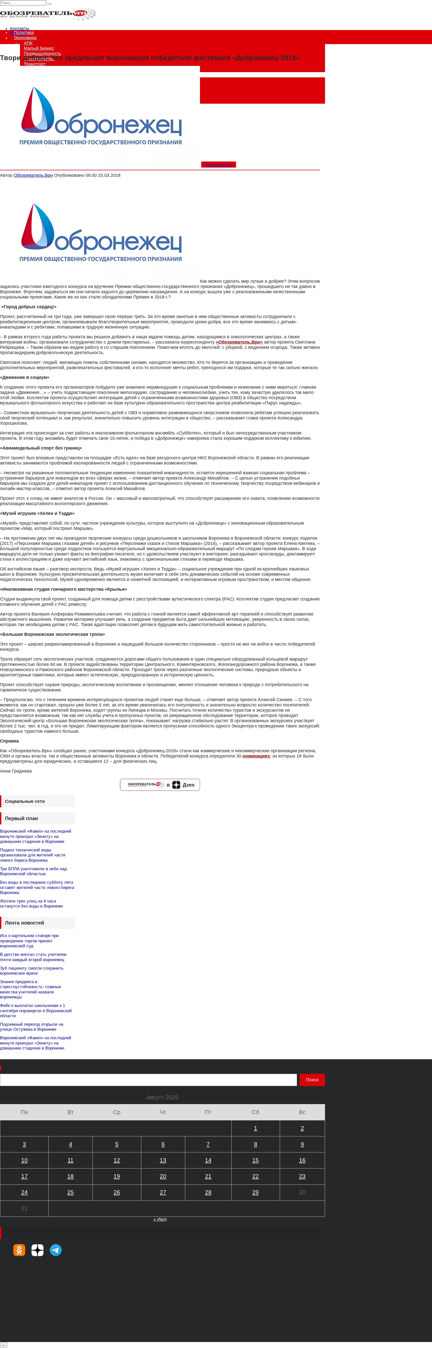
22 (255, 1176)
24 (24, 1192)
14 (208, 1160)
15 (255, 1160)
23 (302, 1176)
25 (70, 1192)
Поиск (11, 1067)
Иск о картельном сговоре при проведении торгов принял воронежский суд (29, 940)
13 (163, 1160)
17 (24, 1176)
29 (255, 1192)
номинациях (256, 756)
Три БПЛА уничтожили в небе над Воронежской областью (33, 871)
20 (163, 1176)
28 (208, 1192)
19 (117, 1176)
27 (163, 1192)
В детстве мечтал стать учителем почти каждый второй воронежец (33, 957)
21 (208, 1176)
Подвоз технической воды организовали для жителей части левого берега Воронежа (33, 855)
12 (117, 1160)
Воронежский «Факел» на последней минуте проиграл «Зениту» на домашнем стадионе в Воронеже (35, 836)
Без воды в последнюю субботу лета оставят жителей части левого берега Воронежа (37, 887)
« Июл (160, 1219)
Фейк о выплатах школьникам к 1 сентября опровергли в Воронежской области (36, 1010)
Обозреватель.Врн (33, 175)
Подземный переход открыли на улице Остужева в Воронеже (31, 1027)
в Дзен (180, 785)
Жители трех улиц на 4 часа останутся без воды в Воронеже (31, 904)
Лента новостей (219, 165)
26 (117, 1192)
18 (70, 1176)
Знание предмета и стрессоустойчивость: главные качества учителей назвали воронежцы (30, 989)
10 (24, 1160)
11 (71, 1160)
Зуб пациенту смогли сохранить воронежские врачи (32, 971)
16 (302, 1160)
